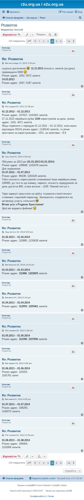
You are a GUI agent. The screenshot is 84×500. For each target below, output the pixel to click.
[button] (29, 41)
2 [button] (43, 41)
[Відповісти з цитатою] (73, 51)
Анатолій (18, 29)
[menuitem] (13, 12)
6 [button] (61, 41)
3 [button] (48, 41)
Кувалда (6, 48)
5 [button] (56, 41)
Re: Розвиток (12, 59)
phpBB (31, 485)
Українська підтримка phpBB (59, 491)
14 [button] (68, 41)
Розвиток (9, 25)
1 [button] (39, 41)
